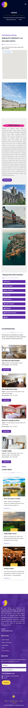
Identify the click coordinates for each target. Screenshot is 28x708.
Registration (7, 180)
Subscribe (6, 682)
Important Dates (14, 701)
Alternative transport (10, 312)
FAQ (3, 648)
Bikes (6, 317)
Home (6, 701)
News (21, 701)
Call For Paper (5, 639)
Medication (8, 308)
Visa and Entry (9, 290)
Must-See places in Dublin (12, 498)
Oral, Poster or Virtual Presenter (11, 676)
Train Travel (8, 299)
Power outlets (8, 286)
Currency (7, 281)
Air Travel (7, 295)
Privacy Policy (5, 650)
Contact (15, 703)
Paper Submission (6, 642)
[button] (14, 281)
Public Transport (9, 303)
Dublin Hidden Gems (10, 533)
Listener (5, 678)
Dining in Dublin (9, 568)
